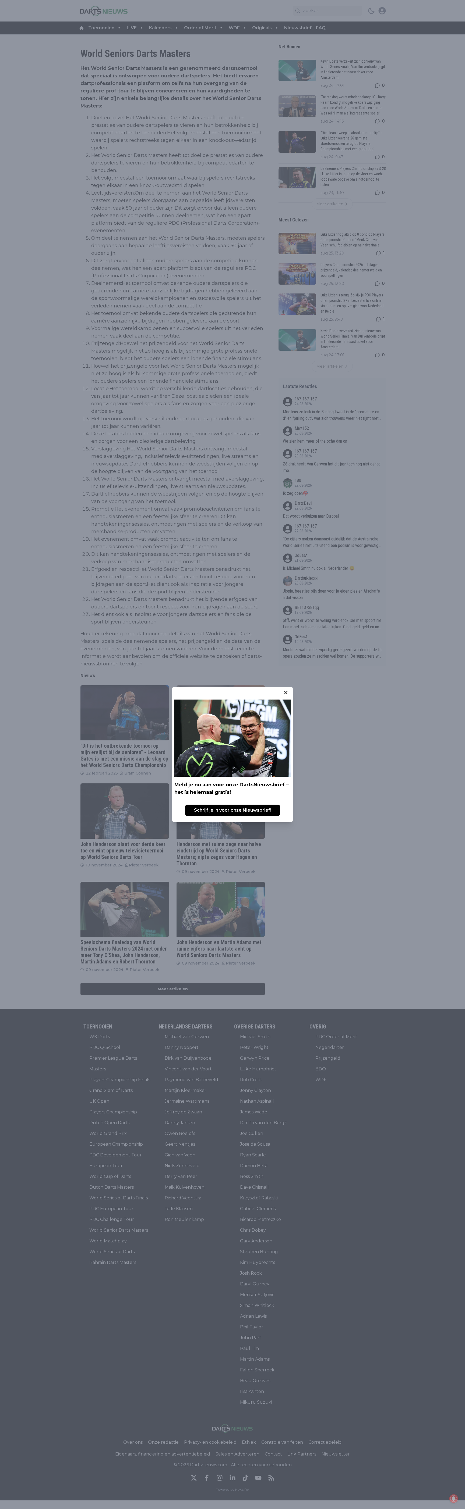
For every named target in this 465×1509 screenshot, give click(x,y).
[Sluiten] (285, 692)
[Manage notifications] (453, 1498)
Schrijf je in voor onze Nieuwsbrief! (232, 810)
